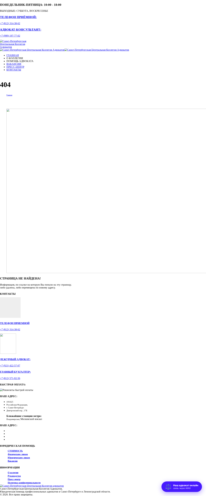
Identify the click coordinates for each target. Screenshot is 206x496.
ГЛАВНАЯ (12, 55)
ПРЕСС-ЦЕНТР (15, 66)
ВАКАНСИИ (13, 64)
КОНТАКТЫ (13, 69)
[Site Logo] (18, 47)
